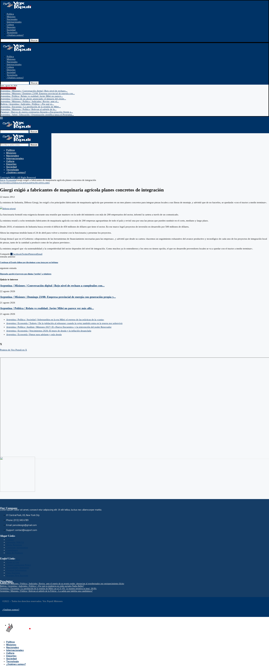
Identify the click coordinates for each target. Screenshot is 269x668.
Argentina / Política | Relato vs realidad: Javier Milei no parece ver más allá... (47, 308)
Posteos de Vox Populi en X (13, 350)
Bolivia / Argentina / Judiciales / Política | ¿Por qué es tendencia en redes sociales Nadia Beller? (42, 586)
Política (10, 14)
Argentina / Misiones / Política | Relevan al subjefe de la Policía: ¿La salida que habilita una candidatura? (46, 591)
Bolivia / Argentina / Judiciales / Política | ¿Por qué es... (27, 104)
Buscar (34, 40)
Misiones (11, 16)
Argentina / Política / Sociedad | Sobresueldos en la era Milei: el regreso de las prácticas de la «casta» (55, 319)
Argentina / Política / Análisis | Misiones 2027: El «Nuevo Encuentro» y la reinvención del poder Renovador (58, 327)
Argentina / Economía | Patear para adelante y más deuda (34, 334)
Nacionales (12, 19)
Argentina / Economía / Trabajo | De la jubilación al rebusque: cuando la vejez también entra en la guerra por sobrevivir (64, 323)
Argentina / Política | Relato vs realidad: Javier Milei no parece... (31, 96)
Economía (11, 180)
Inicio (3, 180)
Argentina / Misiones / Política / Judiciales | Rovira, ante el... (29, 101)
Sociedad (11, 30)
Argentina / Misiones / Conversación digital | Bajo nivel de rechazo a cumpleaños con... (52, 285)
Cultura (10, 24)
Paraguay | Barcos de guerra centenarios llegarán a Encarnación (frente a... (36, 112)
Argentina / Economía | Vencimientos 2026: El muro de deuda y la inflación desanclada (48, 330)
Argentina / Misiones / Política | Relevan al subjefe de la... (28, 109)
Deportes (11, 27)
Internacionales (14, 22)
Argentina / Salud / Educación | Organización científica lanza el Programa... (37, 114)
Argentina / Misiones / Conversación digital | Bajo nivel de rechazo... (33, 91)
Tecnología (12, 32)
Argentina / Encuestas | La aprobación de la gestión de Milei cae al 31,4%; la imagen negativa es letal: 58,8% (48, 588)
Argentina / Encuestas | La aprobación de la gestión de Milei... (30, 106)
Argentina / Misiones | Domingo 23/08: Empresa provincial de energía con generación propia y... (58, 296)
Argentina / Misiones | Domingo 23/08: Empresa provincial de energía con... (37, 93)
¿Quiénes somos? (15, 35)
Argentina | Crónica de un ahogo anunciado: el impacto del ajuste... (33, 99)
